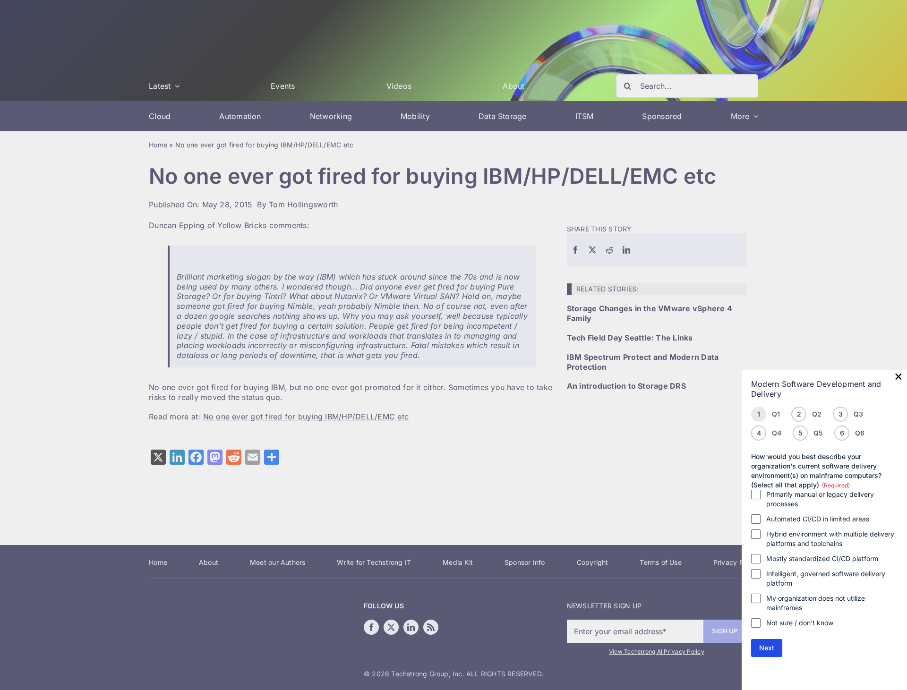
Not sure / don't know (799, 623)
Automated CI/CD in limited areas (817, 519)
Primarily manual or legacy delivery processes (820, 499)
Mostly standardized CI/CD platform (822, 558)
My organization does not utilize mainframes (815, 603)
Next (766, 648)
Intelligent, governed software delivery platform (825, 578)
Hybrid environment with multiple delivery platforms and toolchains (830, 538)
